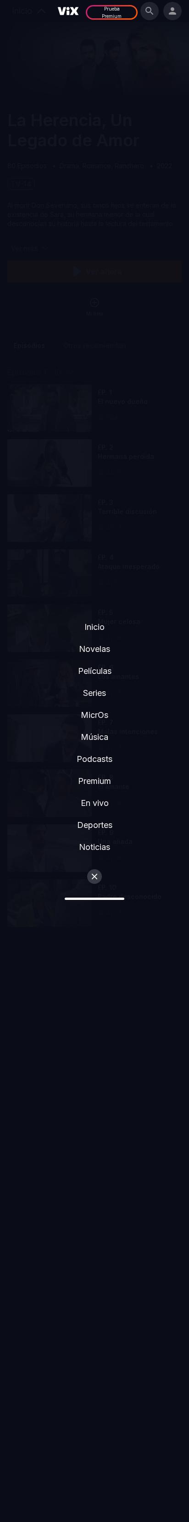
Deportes (94, 825)
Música (94, 737)
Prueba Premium (112, 12)
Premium (94, 781)
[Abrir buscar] (149, 11)
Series (94, 693)
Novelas (94, 649)
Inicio (94, 627)
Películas (94, 671)
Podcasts (94, 759)
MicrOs (94, 715)
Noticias (94, 847)
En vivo (95, 803)
